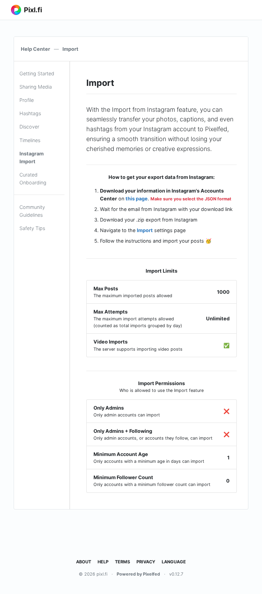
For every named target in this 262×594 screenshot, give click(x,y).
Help (103, 561)
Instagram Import (31, 157)
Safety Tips (32, 228)
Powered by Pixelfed (138, 574)
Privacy (145, 561)
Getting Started (36, 73)
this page (137, 198)
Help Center (35, 49)
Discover (29, 127)
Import (145, 230)
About (83, 561)
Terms (122, 561)
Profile (26, 100)
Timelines (29, 140)
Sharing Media (35, 87)
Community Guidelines (32, 211)
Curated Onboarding (32, 178)
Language (174, 561)
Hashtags (30, 113)
